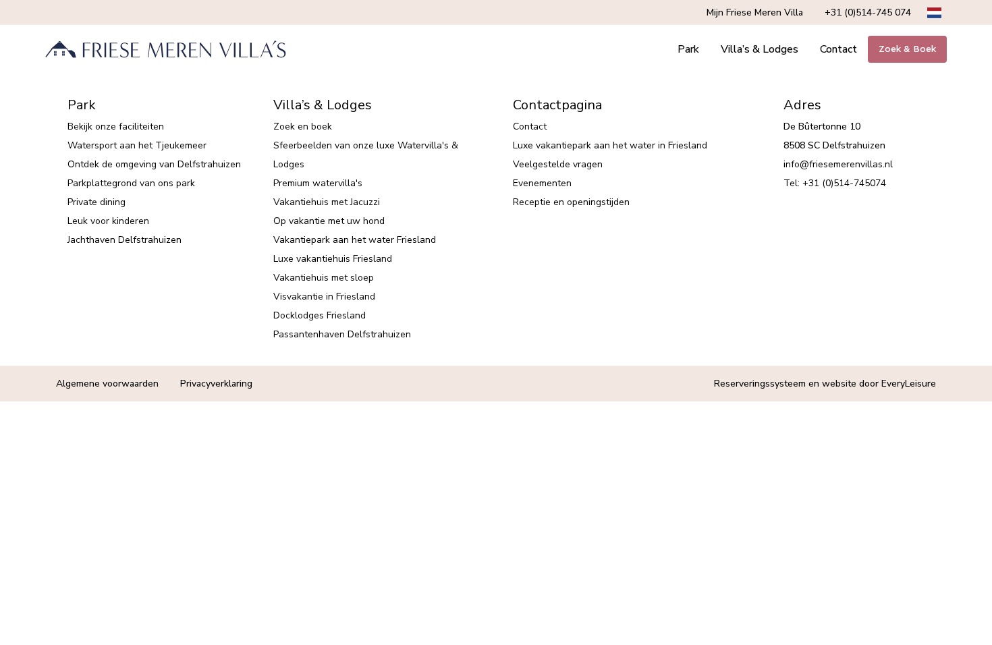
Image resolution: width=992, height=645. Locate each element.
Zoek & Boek (907, 49)
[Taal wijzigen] (934, 13)
